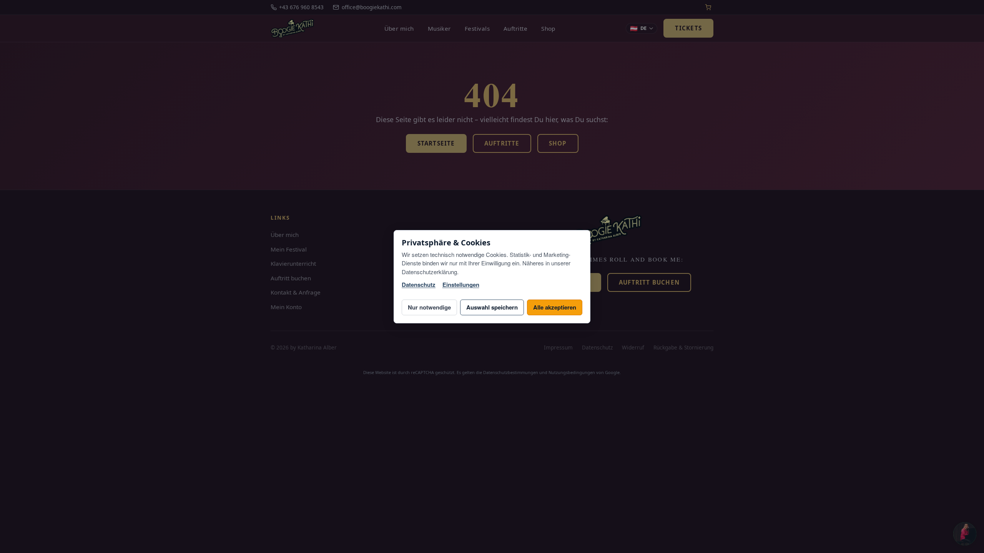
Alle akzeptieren (554, 307)
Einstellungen (460, 285)
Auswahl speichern (492, 307)
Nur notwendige (429, 307)
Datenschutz (418, 285)
